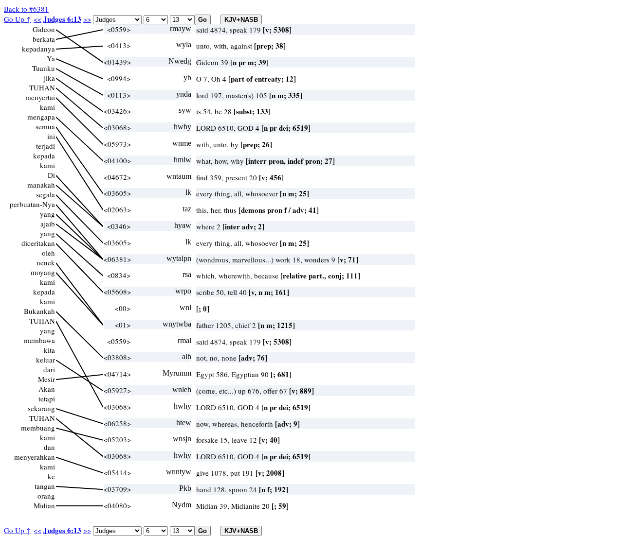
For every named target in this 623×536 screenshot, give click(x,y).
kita (49, 350)
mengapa (41, 116)
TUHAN (42, 87)
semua (45, 126)
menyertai (40, 97)
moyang (43, 272)
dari (49, 369)
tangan (45, 486)
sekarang (41, 408)
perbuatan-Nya (32, 204)
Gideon (44, 29)
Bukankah (39, 311)
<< (37, 19)
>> (87, 19)
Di (51, 175)
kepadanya (38, 48)
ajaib (47, 223)
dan (49, 447)
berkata (44, 39)
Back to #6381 (26, 9)
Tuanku (43, 68)
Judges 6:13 (62, 19)
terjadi (45, 146)
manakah (41, 185)
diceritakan (38, 243)
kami (47, 107)
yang (47, 214)
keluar (45, 359)
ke (51, 476)
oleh (48, 253)
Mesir (46, 379)
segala (45, 194)
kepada (44, 155)
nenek (46, 262)
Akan (46, 389)
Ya (51, 58)
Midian (44, 505)
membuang (38, 427)
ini (51, 136)
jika (49, 78)
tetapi (46, 398)
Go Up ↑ (17, 19)
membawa (39, 340)
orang (46, 496)
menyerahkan (34, 457)
